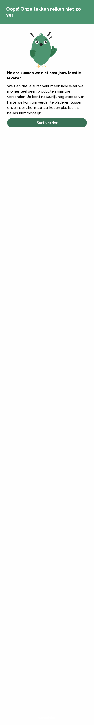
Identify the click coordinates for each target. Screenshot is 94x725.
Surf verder (47, 122)
